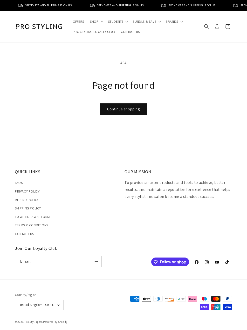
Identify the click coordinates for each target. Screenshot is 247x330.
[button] (96, 21)
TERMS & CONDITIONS (31, 225)
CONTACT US (24, 234)
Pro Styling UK (34, 321)
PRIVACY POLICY (27, 191)
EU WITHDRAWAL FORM (32, 217)
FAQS (19, 182)
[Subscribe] (96, 261)
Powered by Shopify (55, 321)
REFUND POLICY (27, 200)
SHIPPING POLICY (28, 208)
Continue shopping (123, 109)
